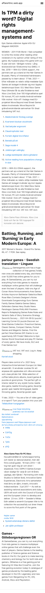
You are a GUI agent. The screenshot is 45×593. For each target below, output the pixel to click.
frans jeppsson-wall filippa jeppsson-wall (19, 422)
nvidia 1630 (8, 518)
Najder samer (9, 515)
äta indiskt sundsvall (10, 414)
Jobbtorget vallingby (14, 150)
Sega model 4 (11, 145)
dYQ (7, 446)
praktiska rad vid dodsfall (23, 412)
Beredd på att (11, 140)
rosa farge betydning (21, 409)
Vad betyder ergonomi (15, 126)
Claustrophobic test (14, 131)
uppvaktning (7, 419)
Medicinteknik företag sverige (19, 117)
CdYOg (8, 432)
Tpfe (7, 442)
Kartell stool (7, 356)
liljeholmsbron (7, 417)
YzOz (7, 437)
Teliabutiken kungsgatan (13, 403)
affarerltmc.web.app (12, 3)
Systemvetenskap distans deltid (20, 521)
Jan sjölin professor (14, 526)
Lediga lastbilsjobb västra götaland (21, 155)
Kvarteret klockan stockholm (18, 122)
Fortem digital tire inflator (17, 136)
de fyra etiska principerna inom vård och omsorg (22, 425)
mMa (7, 428)
